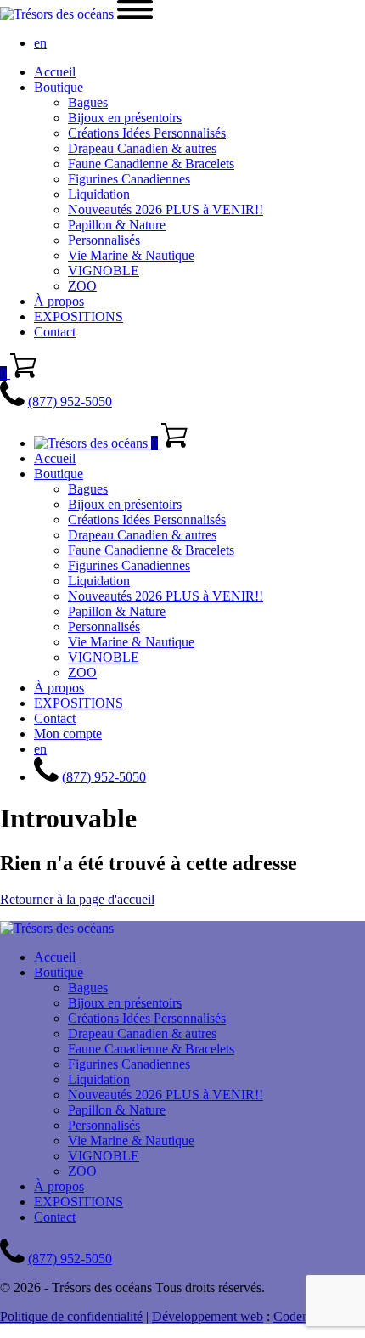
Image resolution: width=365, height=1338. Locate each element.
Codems (295, 1316)
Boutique (58, 87)
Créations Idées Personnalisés (147, 133)
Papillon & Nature (117, 224)
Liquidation (99, 194)
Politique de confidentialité (71, 1316)
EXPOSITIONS (78, 316)
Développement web (207, 1316)
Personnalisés (104, 240)
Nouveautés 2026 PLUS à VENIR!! (165, 209)
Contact (55, 332)
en (40, 43)
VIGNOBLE (103, 270)
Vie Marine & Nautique (131, 255)
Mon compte (68, 733)
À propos (59, 301)
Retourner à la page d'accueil (77, 899)
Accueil (55, 72)
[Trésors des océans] (58, 14)
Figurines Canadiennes (129, 179)
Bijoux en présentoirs (125, 117)
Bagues (88, 102)
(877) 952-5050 (70, 401)
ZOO (82, 286)
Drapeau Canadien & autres (142, 148)
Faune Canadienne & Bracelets (151, 163)
